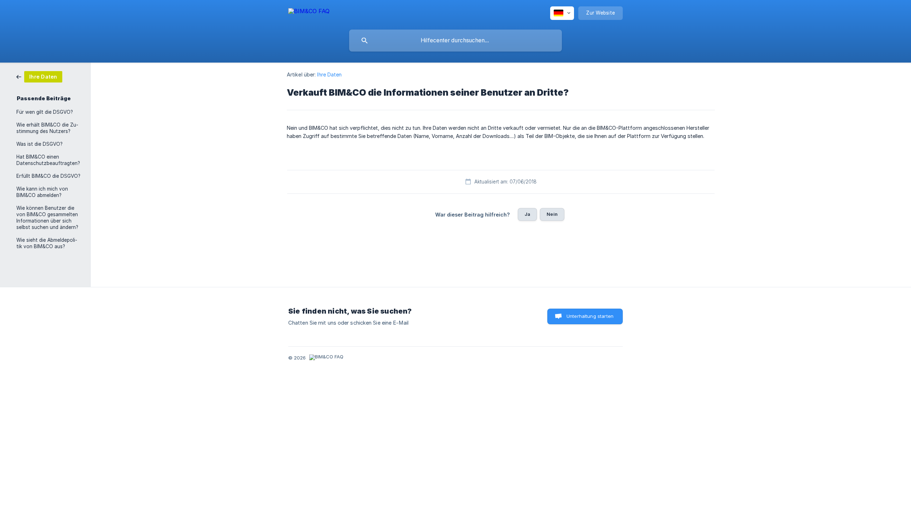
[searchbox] (455, 41)
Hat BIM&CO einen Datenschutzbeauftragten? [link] (48, 160)
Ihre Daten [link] (329, 74)
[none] (309, 12)
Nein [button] (552, 214)
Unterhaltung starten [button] (590, 316)
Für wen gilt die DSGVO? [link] (44, 112)
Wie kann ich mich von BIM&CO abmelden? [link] (42, 192)
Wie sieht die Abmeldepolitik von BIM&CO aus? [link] (46, 243)
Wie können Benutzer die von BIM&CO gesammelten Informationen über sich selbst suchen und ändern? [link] (47, 217)
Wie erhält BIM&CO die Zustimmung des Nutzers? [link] (47, 128)
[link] (39, 76)
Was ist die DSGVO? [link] (39, 144)
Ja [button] (527, 214)
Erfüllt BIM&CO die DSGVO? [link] (48, 176)
